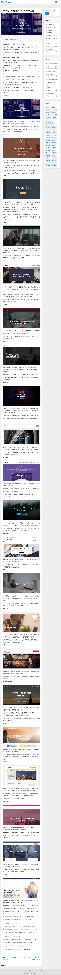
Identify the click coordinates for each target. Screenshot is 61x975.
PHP (6, 6)
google (54, 109)
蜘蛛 (48, 160)
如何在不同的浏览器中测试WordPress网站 (52, 74)
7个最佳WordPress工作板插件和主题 (52, 82)
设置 (54, 160)
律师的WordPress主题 (13, 39)
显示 (53, 145)
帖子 (54, 137)
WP (48, 127)
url (47, 120)
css (53, 107)
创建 (54, 130)
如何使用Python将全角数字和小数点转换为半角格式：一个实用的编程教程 (52, 63)
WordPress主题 (16, 6)
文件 (48, 145)
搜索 (47, 13)
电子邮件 (55, 153)
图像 (56, 135)
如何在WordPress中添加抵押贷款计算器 (52, 68)
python (54, 114)
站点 (53, 155)
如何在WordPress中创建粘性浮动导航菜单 (52, 96)
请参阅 (48, 163)
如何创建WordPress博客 (52, 88)
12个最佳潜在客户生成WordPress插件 (52, 90)
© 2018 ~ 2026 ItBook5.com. (31, 973)
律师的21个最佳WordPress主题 (18, 10)
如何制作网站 (25, 87)
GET (48, 109)
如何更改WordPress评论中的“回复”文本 (52, 79)
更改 (48, 147)
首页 (3, 6)
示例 (48, 155)
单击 (48, 132)
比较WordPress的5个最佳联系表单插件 (52, 85)
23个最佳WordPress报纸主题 (52, 77)
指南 (48, 140)
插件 (48, 142)
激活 (48, 150)
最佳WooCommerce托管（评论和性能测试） (52, 93)
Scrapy (48, 117)
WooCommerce (50, 122)
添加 (54, 147)
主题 (54, 127)
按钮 (54, 140)
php (54, 112)
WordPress (10, 6)
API (47, 107)
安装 (48, 137)
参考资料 (49, 135)
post (48, 114)
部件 (54, 163)
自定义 (54, 158)
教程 (54, 142)
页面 (54, 165)
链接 (48, 165)
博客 (54, 132)
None (48, 112)
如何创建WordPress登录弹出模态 (52, 71)
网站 (48, 158)
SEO (54, 117)
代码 (48, 130)
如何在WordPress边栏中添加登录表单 (52, 66)
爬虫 (53, 150)
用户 (48, 153)
